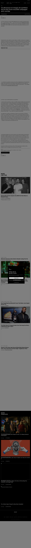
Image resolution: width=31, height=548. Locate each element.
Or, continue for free (16, 282)
